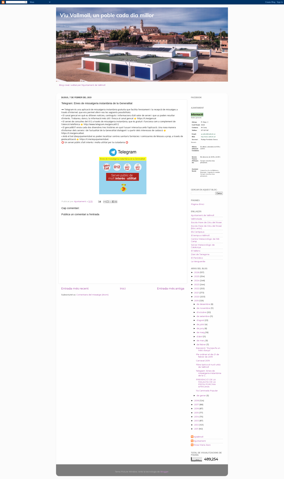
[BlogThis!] (107, 201)
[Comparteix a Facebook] (113, 201)
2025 (197, 276)
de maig (201, 332)
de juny (201, 328)
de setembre (203, 316)
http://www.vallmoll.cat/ (208, 136)
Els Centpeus (197, 232)
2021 (196, 292)
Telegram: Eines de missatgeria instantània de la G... (208, 373)
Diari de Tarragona (200, 254)
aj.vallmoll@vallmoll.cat (208, 134)
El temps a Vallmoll (200, 235)
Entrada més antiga (170, 288)
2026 (197, 272)
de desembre (204, 304)
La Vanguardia (198, 261)
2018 (197, 400)
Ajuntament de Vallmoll (202, 215)
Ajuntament (200, 441)
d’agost (201, 320)
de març (201, 340)
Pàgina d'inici (197, 204)
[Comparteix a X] (110, 201)
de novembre (204, 308)
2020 (197, 296)
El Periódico (197, 258)
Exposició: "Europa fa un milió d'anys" (208, 349)
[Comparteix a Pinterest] (115, 201)
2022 (197, 288)
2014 (197, 416)
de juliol (201, 324)
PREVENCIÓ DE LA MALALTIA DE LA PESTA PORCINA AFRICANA (206, 383)
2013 (196, 420)
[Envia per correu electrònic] (104, 201)
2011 (196, 429)
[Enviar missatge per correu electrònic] (99, 201)
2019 (196, 300)
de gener (201, 395)
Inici (123, 288)
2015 (196, 412)
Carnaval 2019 (203, 360)
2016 (196, 408)
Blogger (164, 471)
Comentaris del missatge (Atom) (92, 294)
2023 (197, 284)
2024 (197, 280)
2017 (196, 404)
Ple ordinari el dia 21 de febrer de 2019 (207, 355)
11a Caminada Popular (207, 390)
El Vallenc (195, 251)
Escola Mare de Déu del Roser (206, 222)
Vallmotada (196, 219)
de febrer (201, 344)
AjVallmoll (198, 437)
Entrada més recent (75, 288)
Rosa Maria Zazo (202, 445)
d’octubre (202, 312)
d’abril (200, 336)
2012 (196, 425)
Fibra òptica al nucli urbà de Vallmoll (208, 365)
